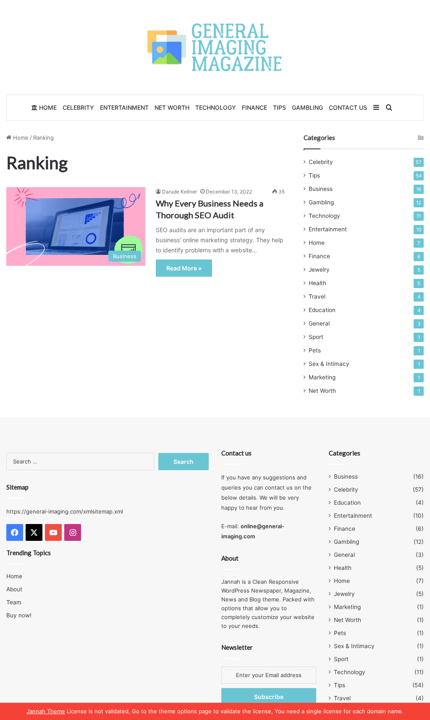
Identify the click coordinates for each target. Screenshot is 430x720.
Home (47, 107)
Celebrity (78, 107)
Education (322, 310)
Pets (315, 350)
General (319, 323)
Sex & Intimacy (329, 363)
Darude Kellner (179, 191)
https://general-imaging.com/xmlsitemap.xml (64, 511)
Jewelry (319, 269)
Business (321, 188)
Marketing (322, 377)
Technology (215, 107)
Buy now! (18, 615)
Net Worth (172, 107)
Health (317, 283)
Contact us (348, 107)
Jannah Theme (45, 711)
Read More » (184, 268)
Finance (254, 107)
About (14, 589)
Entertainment (124, 107)
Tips (279, 107)
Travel (317, 296)
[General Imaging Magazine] (215, 47)
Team (13, 602)
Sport (316, 337)
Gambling (307, 107)
